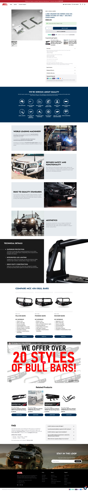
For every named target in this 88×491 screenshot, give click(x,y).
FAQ (65, 476)
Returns (65, 481)
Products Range (54, 476)
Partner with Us (54, 479)
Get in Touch (66, 475)
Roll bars (43, 479)
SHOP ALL (24, 336)
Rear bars (43, 476)
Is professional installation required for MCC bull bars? (59, 429)
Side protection (44, 478)
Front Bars (44, 475)
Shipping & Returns (50, 70)
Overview (48, 48)
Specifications (49, 67)
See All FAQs (30, 440)
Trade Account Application (56, 481)
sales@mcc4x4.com (21, 482)
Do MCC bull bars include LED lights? (55, 426)
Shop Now (60, 1)
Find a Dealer (75, 4)
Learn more (72, 34)
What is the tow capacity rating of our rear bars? (58, 438)
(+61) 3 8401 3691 (21, 481)
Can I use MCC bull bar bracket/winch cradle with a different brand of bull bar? (59, 435)
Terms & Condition (67, 482)
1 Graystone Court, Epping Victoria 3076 (25, 480)
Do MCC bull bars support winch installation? (57, 432)
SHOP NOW (19, 414)
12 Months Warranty (50, 73)
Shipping (65, 479)
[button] (80, 4)
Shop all (43, 481)
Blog (52, 478)
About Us (52, 475)
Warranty (66, 478)
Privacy (65, 484)
